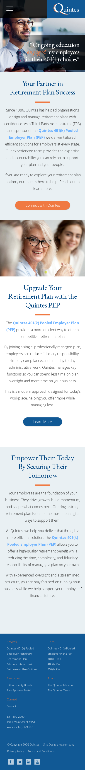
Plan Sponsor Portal (19, 690)
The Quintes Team (59, 690)
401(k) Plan (54, 659)
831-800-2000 (15, 717)
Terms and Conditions (41, 751)
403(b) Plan (54, 664)
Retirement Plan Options (22, 669)
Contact (11, 706)
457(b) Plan (54, 669)
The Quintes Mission (60, 685)
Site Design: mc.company (58, 744)
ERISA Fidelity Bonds (19, 685)
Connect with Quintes (42, 205)
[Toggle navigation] (10, 9)
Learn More (42, 421)
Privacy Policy (15, 751)
